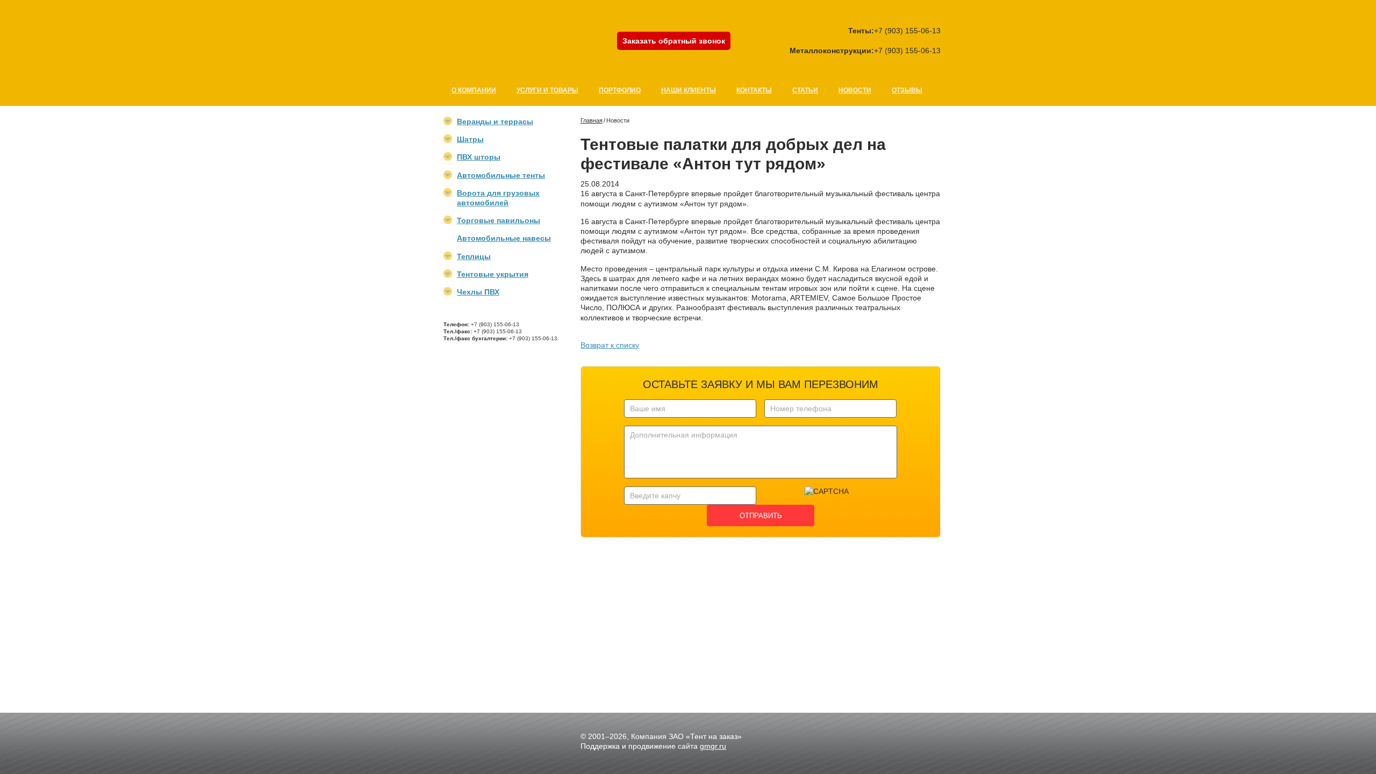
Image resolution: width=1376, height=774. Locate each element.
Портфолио (620, 90)
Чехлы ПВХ (478, 292)
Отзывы (907, 90)
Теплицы (474, 256)
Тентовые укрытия (492, 274)
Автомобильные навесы (504, 238)
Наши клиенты (688, 90)
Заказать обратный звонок (673, 41)
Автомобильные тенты (501, 175)
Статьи (805, 90)
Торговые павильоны (498, 220)
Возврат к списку (609, 345)
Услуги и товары (547, 90)
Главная (591, 120)
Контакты (754, 90)
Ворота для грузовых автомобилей (498, 198)
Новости (854, 90)
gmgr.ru (713, 746)
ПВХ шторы (478, 157)
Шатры (470, 139)
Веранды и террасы (495, 121)
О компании (474, 90)
